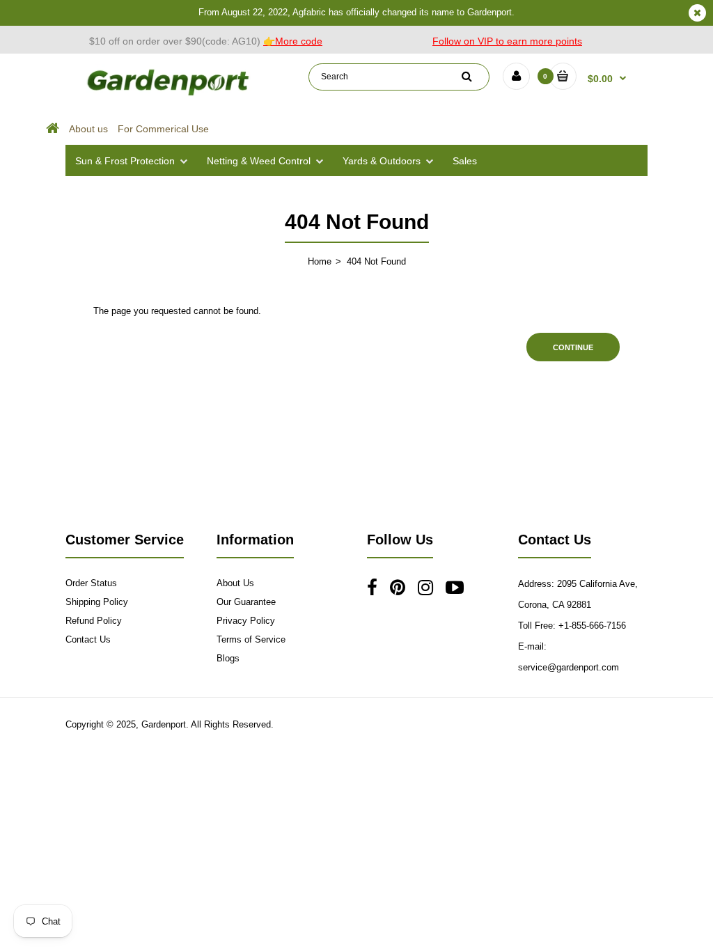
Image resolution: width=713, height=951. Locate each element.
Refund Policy (93, 620)
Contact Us (88, 639)
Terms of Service (251, 639)
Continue (573, 347)
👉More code (292, 41)
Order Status (91, 583)
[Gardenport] (169, 95)
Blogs (228, 658)
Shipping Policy (96, 602)
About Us (235, 583)
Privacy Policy (246, 620)
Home (319, 261)
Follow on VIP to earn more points (507, 41)
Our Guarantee (246, 602)
